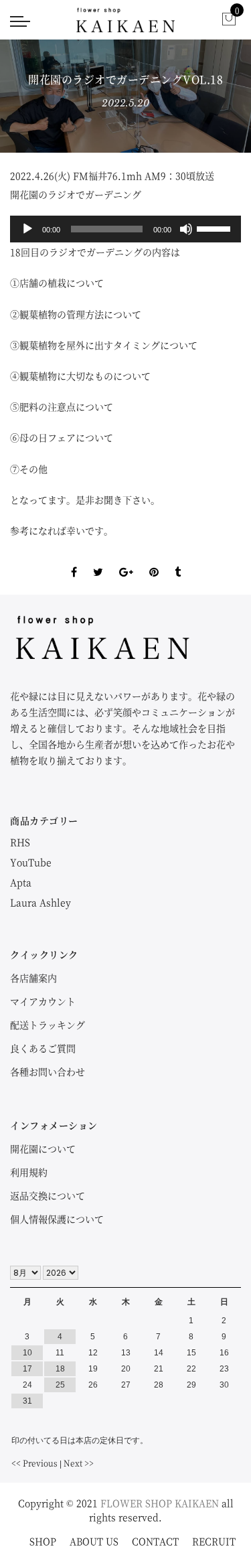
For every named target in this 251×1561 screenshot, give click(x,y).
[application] (125, 229)
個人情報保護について (57, 1218)
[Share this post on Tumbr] (178, 560)
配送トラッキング (47, 1024)
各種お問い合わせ (47, 1071)
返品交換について (47, 1195)
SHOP (42, 1541)
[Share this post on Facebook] (74, 560)
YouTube (31, 862)
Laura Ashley (40, 902)
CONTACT (155, 1541)
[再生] (27, 229)
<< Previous (34, 1463)
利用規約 (29, 1172)
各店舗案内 (33, 977)
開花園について (43, 1148)
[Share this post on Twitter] (98, 560)
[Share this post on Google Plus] (126, 560)
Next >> (79, 1463)
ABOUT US (94, 1541)
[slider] (215, 228)
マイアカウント (43, 1001)
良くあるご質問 (43, 1048)
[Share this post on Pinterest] (154, 560)
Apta (20, 882)
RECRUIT (214, 1541)
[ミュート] (186, 229)
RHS (20, 841)
